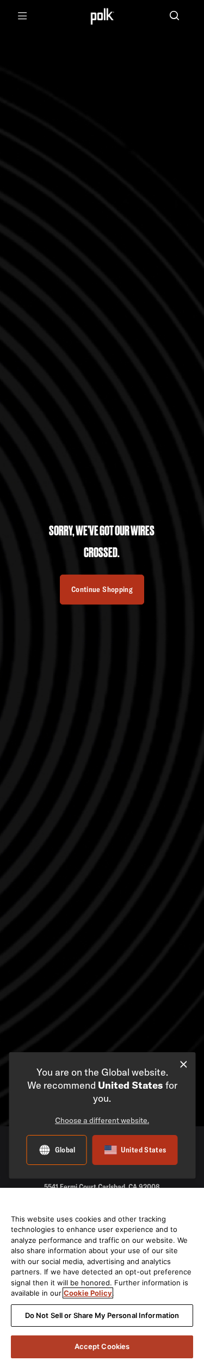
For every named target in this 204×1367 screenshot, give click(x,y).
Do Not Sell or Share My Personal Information (102, 1315)
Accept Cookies (102, 1346)
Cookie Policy (88, 1293)
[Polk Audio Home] (101, 16)
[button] (174, 17)
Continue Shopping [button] (102, 589)
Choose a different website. (102, 1120)
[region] (102, 1277)
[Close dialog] (183, 1064)
